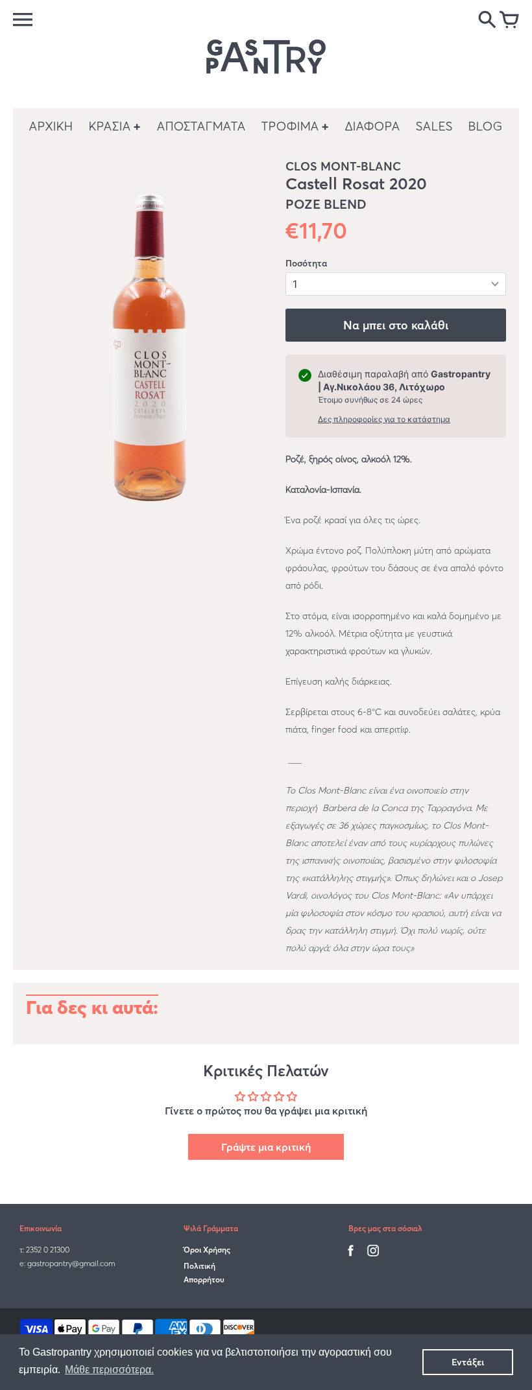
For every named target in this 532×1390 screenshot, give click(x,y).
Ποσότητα (306, 263)
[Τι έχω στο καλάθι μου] (509, 20)
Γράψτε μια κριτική (266, 1146)
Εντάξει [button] (468, 1362)
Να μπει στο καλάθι (395, 325)
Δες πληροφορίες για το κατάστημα (384, 419)
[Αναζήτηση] (487, 20)
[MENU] (22, 19)
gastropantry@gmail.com (71, 1263)
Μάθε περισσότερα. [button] (109, 1369)
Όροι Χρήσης (207, 1250)
